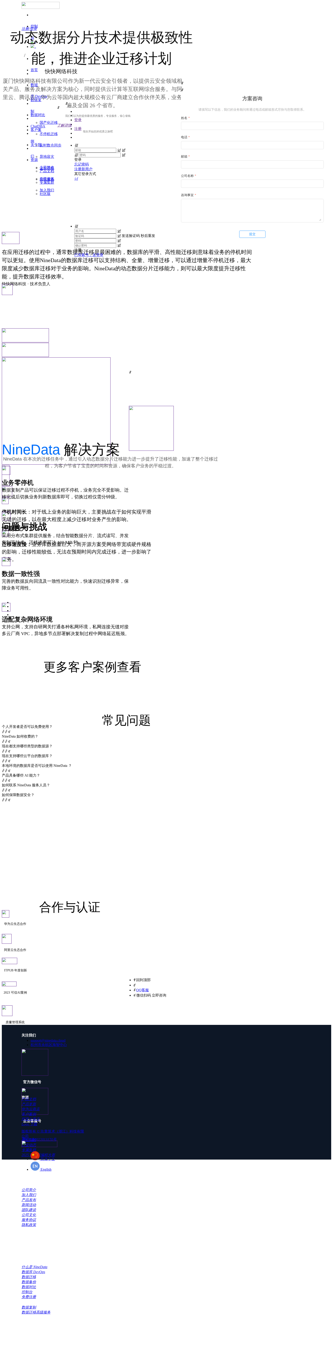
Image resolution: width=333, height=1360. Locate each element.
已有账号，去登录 (88, 255)
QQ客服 (142, 990)
